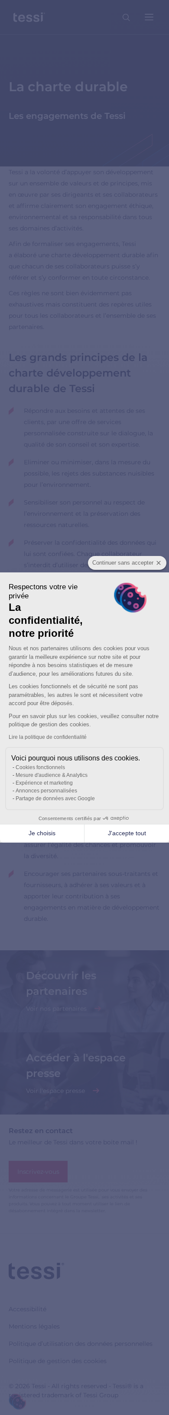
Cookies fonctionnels (40, 767)
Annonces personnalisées (46, 791)
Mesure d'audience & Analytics (52, 775)
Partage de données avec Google (55, 798)
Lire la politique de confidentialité (48, 737)
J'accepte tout (127, 833)
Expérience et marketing (44, 783)
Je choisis (42, 833)
